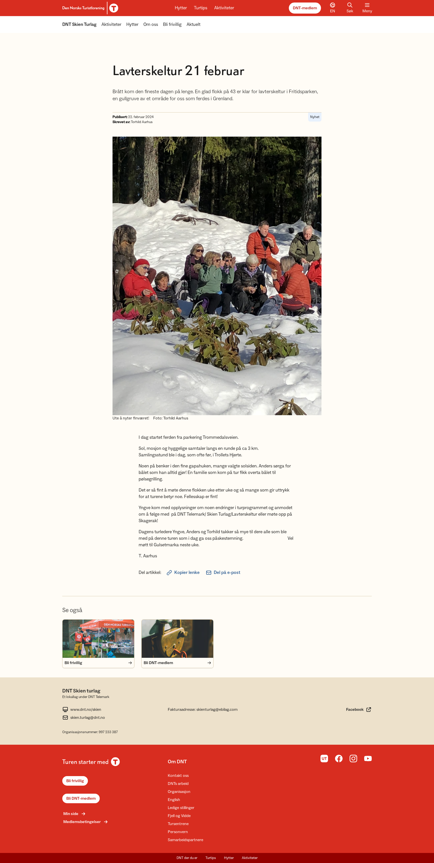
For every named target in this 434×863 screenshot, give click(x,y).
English (174, 799)
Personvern (178, 831)
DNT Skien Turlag (79, 24)
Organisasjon (179, 791)
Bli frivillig (172, 24)
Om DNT (177, 762)
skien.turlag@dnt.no (87, 717)
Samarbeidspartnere (185, 839)
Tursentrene (178, 823)
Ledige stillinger (181, 807)
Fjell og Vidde (179, 815)
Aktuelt (193, 24)
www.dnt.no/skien (85, 709)
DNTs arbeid (178, 783)
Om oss (150, 24)
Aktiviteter (224, 8)
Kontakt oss (178, 775)
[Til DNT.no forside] (89, 8)
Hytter (181, 8)
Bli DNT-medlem (81, 798)
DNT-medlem (305, 8)
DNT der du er (187, 858)
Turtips (200, 8)
